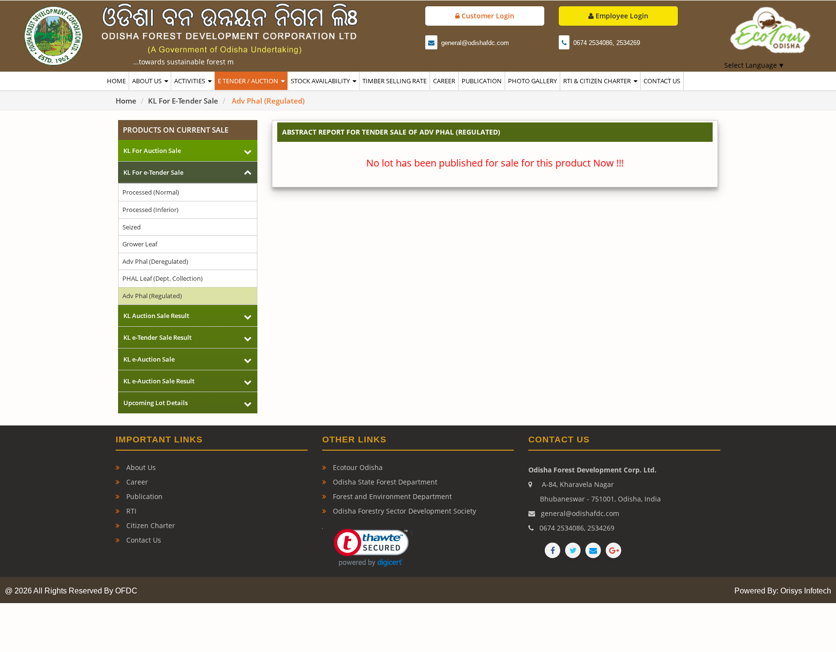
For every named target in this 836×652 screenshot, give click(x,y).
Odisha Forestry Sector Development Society (403, 511)
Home (126, 101)
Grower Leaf (139, 244)
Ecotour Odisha (357, 467)
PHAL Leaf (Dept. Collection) (162, 278)
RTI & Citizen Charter (597, 80)
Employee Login (621, 15)
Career (136, 481)
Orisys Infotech (805, 591)
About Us (140, 467)
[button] (366, 547)
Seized (131, 227)
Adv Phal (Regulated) (152, 295)
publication (482, 80)
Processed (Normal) (150, 192)
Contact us (661, 80)
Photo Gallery (532, 80)
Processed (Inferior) (150, 209)
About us (147, 80)
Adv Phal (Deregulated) (155, 261)
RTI (130, 511)
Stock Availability (320, 80)
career (444, 80)
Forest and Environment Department (391, 496)
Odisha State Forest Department (384, 481)
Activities (189, 80)
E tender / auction (248, 80)
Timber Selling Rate (394, 80)
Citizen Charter (149, 525)
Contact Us (142, 540)
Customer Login (487, 15)
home (116, 80)
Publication (143, 496)
